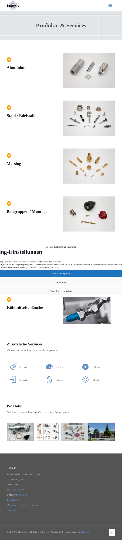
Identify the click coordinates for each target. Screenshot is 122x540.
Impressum (12, 510)
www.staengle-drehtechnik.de (25, 505)
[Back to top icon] (112, 532)
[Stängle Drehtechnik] (13, 5)
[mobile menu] (110, 5)
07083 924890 (17, 490)
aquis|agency (83, 532)
